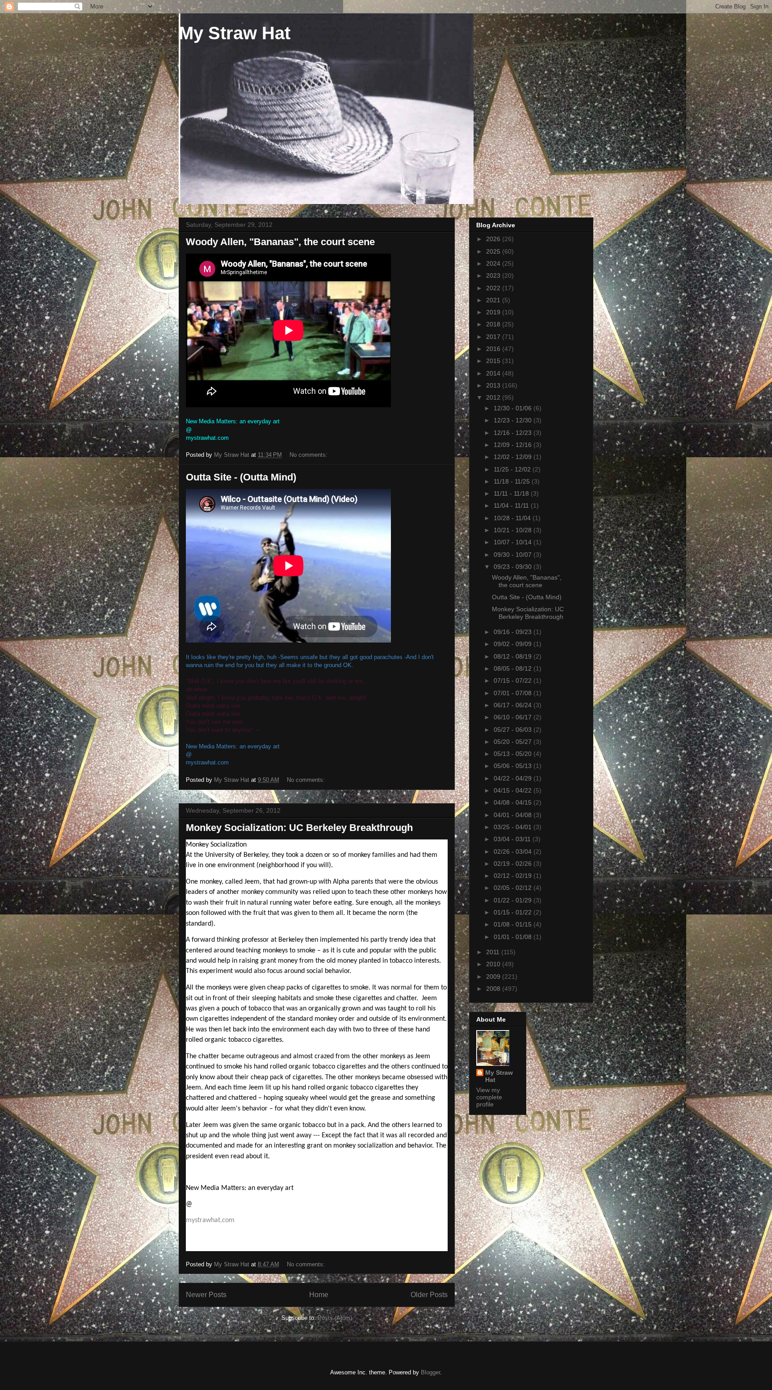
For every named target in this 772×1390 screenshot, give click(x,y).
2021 (494, 300)
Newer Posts (206, 1294)
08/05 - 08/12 (513, 668)
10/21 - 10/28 (513, 530)
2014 (494, 373)
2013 (494, 385)
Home (318, 1294)
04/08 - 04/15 (513, 802)
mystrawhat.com (210, 1220)
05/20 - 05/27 (513, 741)
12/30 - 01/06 (513, 408)
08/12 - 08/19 (513, 656)
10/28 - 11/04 (513, 518)
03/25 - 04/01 (513, 827)
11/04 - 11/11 (512, 505)
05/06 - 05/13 (513, 765)
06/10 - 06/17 (513, 717)
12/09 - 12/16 (513, 444)
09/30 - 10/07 (513, 554)
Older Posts (429, 1294)
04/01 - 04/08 (513, 814)
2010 (494, 964)
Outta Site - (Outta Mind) (241, 477)
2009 (494, 976)
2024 (494, 263)
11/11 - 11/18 (512, 493)
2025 (494, 251)
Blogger (430, 1372)
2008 (494, 988)
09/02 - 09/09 (513, 643)
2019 (494, 312)
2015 (494, 360)
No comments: (309, 454)
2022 (494, 288)
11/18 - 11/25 (513, 481)
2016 (494, 348)
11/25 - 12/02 (513, 469)
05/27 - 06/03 (513, 729)
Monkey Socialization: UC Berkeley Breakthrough (299, 827)
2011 (493, 952)
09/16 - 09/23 (513, 631)
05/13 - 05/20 (513, 753)
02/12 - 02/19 (513, 875)
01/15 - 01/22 (513, 912)
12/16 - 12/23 (513, 432)
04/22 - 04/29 (513, 778)
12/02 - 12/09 (513, 456)
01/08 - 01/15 (513, 924)
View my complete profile (489, 1097)
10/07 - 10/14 (513, 542)
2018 (494, 324)
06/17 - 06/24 (513, 705)
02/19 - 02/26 (513, 863)
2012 (494, 397)
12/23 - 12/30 (513, 420)
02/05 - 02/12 (513, 887)
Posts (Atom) (335, 1318)
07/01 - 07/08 (513, 693)
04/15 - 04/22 (513, 790)
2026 (494, 238)
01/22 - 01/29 (513, 900)
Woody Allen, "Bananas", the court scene (280, 241)
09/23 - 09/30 (513, 566)
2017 (494, 336)
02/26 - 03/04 (513, 851)
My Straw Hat (234, 33)
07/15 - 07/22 (513, 680)
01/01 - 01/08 (513, 936)
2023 (494, 275)
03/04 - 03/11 (513, 839)
